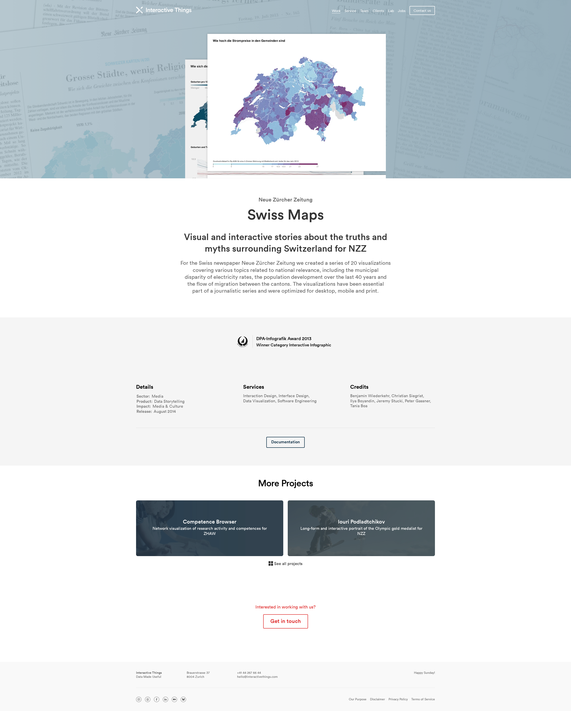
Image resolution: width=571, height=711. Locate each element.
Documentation (285, 441)
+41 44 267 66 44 (249, 673)
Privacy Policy (398, 699)
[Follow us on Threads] (147, 699)
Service (350, 10)
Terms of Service (423, 699)
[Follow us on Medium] (174, 699)
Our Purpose (357, 699)
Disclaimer (377, 699)
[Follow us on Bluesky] (183, 699)
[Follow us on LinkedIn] (165, 699)
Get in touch (285, 621)
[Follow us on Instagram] (138, 699)
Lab (391, 10)
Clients (378, 10)
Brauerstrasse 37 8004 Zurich (198, 675)
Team (364, 10)
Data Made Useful (149, 675)
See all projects (288, 563)
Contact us (422, 10)
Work (336, 10)
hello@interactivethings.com (257, 677)
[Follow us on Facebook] (156, 699)
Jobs (401, 10)
